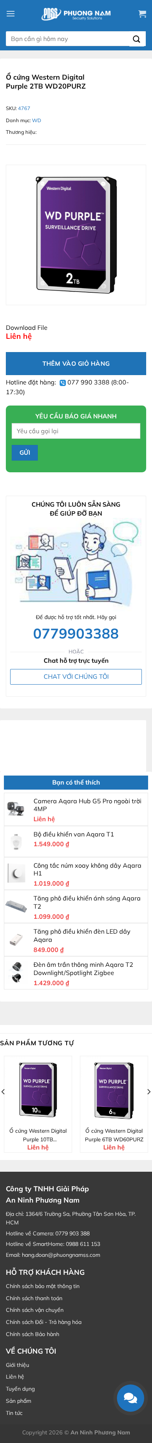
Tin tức (14, 1412)
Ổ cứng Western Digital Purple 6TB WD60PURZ (114, 1134)
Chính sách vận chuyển (35, 1309)
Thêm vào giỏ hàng (76, 363)
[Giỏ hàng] (142, 13)
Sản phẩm (18, 1400)
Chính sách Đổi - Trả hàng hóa (43, 1322)
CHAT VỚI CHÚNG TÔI (76, 676)
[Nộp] (137, 38)
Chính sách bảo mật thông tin (43, 1286)
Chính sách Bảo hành (32, 1334)
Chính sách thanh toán (34, 1298)
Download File (27, 327)
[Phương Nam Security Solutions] (76, 13)
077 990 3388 (88, 382)
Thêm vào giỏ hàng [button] (42, 1116)
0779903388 (76, 633)
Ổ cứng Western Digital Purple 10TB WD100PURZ (38, 1135)
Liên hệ (15, 1376)
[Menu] (10, 13)
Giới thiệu (17, 1364)
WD (36, 120)
